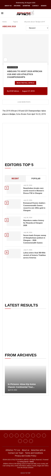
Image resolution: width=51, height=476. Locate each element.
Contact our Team (15, 453)
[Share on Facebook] (16, 50)
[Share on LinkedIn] (24, 50)
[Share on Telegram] (31, 50)
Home (4, 22)
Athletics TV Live (13, 450)
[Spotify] (44, 435)
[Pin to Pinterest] (21, 50)
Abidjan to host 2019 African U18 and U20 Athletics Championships (24, 74)
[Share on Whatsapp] (27, 50)
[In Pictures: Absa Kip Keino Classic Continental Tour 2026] (25, 379)
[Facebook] (6, 435)
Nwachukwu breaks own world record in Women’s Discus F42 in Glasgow (33, 190)
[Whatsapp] (28, 435)
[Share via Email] (38, 50)
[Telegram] (25, 441)
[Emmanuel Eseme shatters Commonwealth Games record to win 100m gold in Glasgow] (14, 204)
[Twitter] (22, 435)
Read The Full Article (25, 83)
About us (8, 5)
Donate (43, 5)
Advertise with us (38, 450)
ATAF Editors (14, 91)
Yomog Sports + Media (26, 461)
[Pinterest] (31, 441)
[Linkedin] (17, 435)
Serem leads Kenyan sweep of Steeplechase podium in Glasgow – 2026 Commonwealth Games (34, 239)
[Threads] (20, 441)
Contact (35, 5)
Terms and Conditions (34, 453)
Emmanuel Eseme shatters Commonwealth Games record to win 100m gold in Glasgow (34, 206)
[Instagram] (11, 435)
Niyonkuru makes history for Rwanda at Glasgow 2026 (33, 222)
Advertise (26, 5)
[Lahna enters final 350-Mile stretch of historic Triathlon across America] (14, 253)
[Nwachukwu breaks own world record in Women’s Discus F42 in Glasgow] (14, 189)
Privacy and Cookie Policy (25, 456)
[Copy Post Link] (34, 50)
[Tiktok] (33, 435)
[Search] (48, 13)
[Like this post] (13, 50)
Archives (17, 5)
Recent (15, 178)
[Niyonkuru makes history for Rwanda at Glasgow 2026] (14, 221)
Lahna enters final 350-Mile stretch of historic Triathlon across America (34, 255)
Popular (35, 178)
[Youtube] (38, 435)
